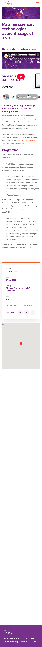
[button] (21, 344)
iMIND (27, 288)
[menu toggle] (37, 3)
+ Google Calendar (13, 305)
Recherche (10, 290)
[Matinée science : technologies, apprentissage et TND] (20, 312)
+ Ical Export (28, 305)
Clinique (9, 288)
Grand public (19, 288)
